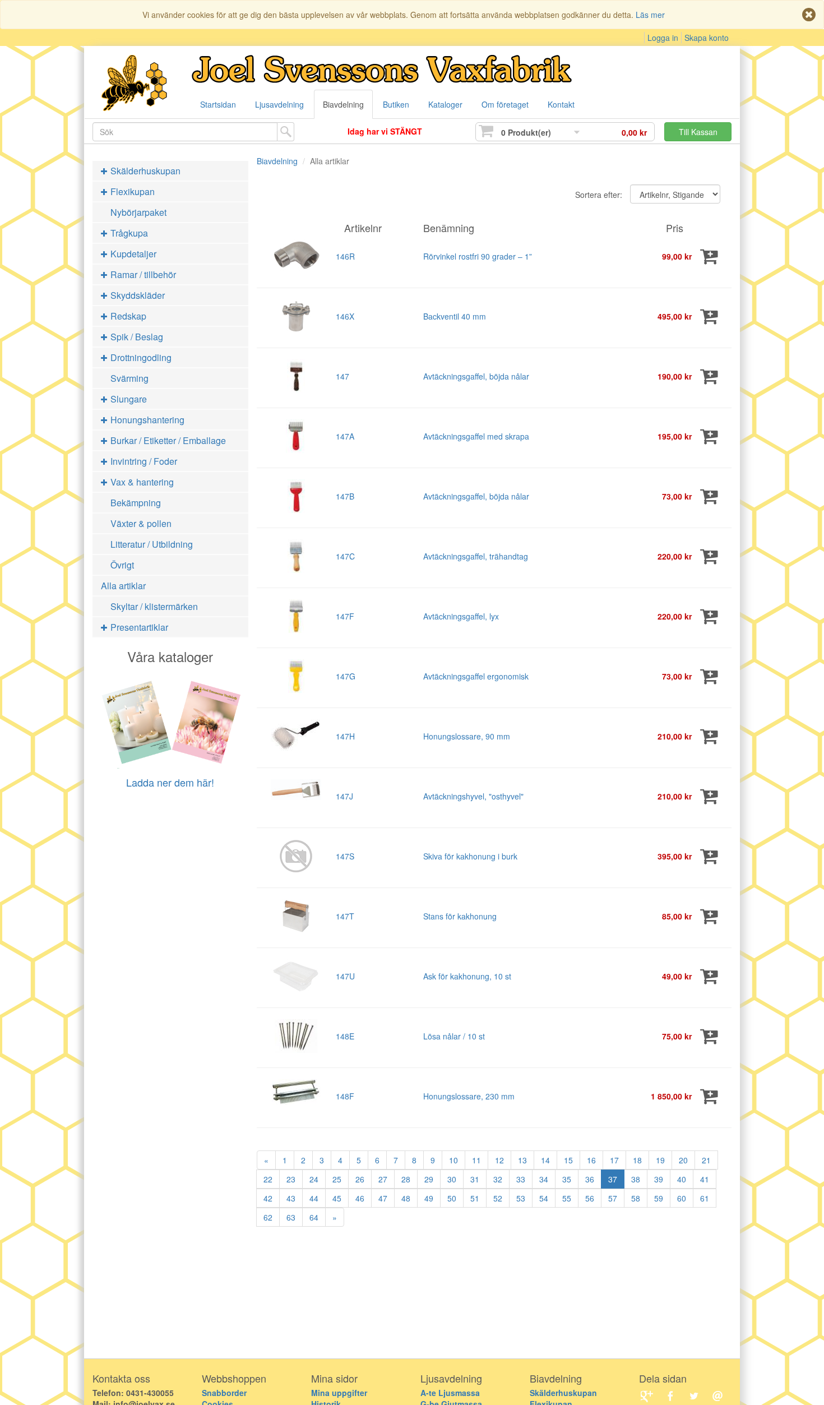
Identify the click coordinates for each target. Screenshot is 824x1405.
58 (635, 1198)
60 (681, 1198)
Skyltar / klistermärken (154, 606)
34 (543, 1179)
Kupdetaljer (132, 253)
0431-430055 (150, 1392)
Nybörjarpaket (138, 212)
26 (359, 1179)
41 (704, 1179)
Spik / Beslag (135, 336)
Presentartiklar (138, 627)
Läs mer (650, 14)
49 (428, 1198)
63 (290, 1217)
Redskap (127, 315)
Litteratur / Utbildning (151, 544)
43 (290, 1198)
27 (382, 1179)
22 (267, 1179)
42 (267, 1198)
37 (612, 1179)
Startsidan (218, 104)
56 (589, 1198)
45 (336, 1198)
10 (453, 1160)
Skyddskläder (136, 295)
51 (474, 1198)
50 (451, 1198)
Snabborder (224, 1392)
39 (658, 1179)
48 (405, 1198)
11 (476, 1160)
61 (704, 1198)
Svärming (129, 378)
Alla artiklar (123, 585)
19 (660, 1160)
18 (637, 1160)
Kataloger (445, 104)
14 (545, 1160)
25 (336, 1179)
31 (474, 1179)
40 (681, 1179)
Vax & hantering (141, 481)
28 (405, 1179)
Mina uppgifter (339, 1392)
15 (568, 1160)
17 (614, 1160)
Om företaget (505, 104)
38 (635, 1179)
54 (543, 1198)
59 (658, 1198)
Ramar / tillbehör (142, 274)
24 (313, 1179)
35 (566, 1179)
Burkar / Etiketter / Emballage (167, 440)
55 (566, 1198)
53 (520, 1198)
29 (428, 1179)
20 (683, 1160)
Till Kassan (698, 131)
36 (589, 1179)
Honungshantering (146, 419)
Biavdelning (343, 104)
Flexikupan (131, 191)
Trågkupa (128, 233)
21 (706, 1160)
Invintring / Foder (142, 461)
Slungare (127, 398)
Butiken (396, 104)
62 (267, 1217)
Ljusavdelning (279, 104)
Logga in (662, 37)
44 (313, 1198)
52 (497, 1198)
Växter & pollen (141, 523)
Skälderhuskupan (144, 170)
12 (499, 1160)
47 (382, 1198)
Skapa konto (706, 37)
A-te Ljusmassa (450, 1392)
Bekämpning (135, 502)
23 (290, 1179)
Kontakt (561, 104)
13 (522, 1160)
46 (359, 1198)
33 (520, 1179)
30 (451, 1179)
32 (497, 1179)
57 (612, 1198)
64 (313, 1217)
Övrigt (122, 564)
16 (591, 1160)
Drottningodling (140, 357)
